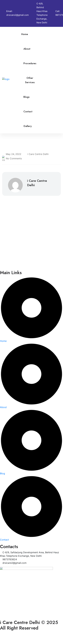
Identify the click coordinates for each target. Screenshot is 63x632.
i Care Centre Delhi (37, 154)
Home (24, 34)
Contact (27, 111)
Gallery (27, 126)
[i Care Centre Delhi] (11, 78)
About (26, 48)
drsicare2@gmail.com (17, 15)
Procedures (29, 63)
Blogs (26, 97)
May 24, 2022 (13, 154)
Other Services (30, 80)
